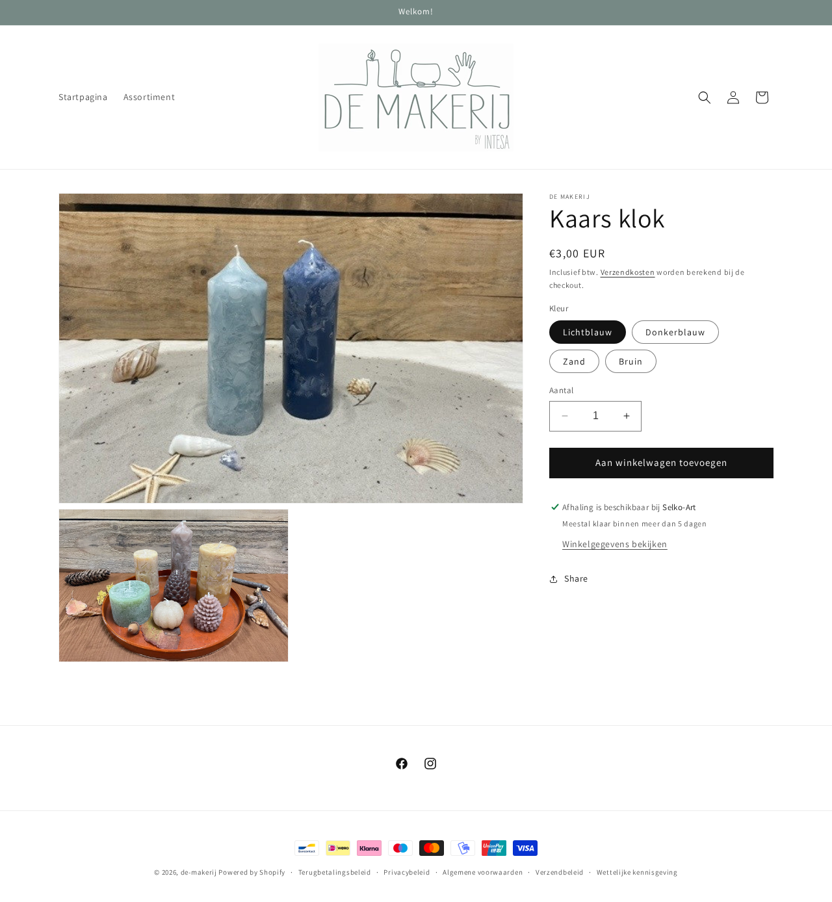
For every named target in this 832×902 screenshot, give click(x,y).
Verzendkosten (628, 272)
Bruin (631, 361)
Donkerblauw (675, 332)
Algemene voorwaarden (483, 871)
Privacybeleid (407, 871)
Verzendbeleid (560, 871)
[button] (704, 97)
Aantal (561, 390)
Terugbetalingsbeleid (334, 871)
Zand (574, 361)
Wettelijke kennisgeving (637, 871)
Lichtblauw (587, 332)
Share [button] (576, 578)
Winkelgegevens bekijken (615, 544)
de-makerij (199, 872)
